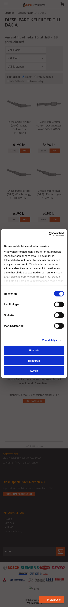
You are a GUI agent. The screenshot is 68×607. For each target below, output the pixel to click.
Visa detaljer (49, 339)
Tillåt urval (34, 360)
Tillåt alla (34, 350)
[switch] (59, 304)
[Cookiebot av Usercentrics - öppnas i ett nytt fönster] (49, 234)
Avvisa (34, 370)
